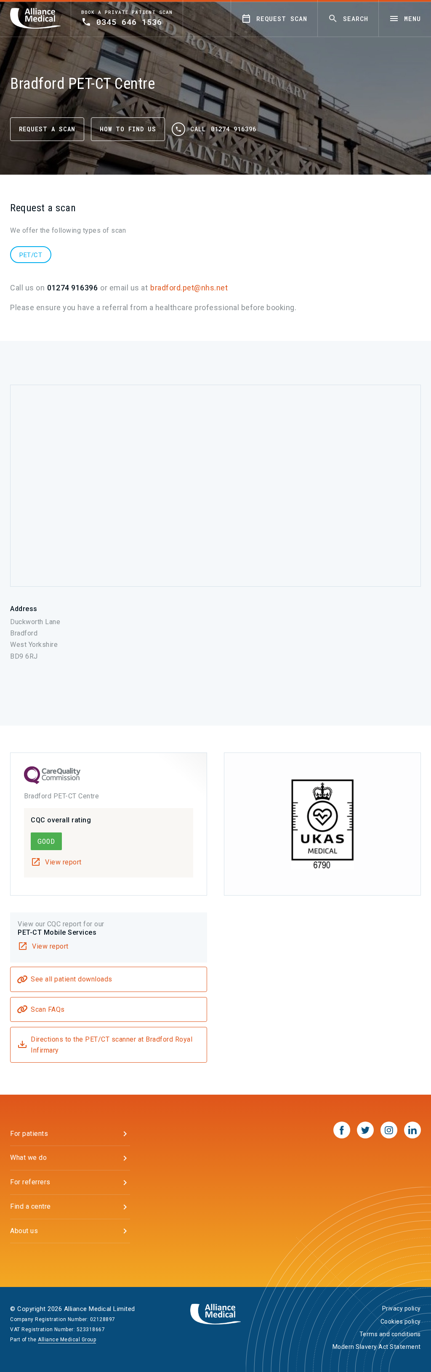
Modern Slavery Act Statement (377, 1346)
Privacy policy (401, 1308)
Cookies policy (400, 1321)
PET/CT (30, 255)
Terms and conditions (390, 1334)
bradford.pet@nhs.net (189, 287)
